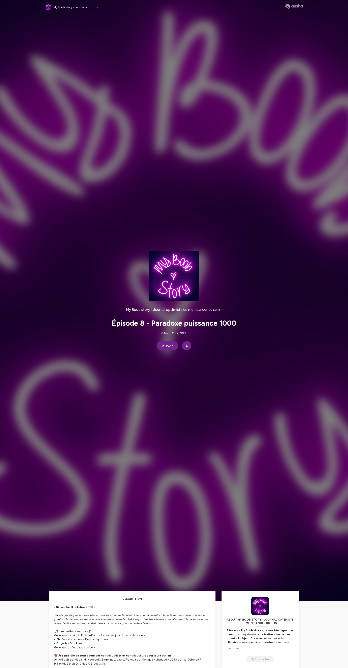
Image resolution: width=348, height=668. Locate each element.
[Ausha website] (294, 6)
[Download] (186, 345)
